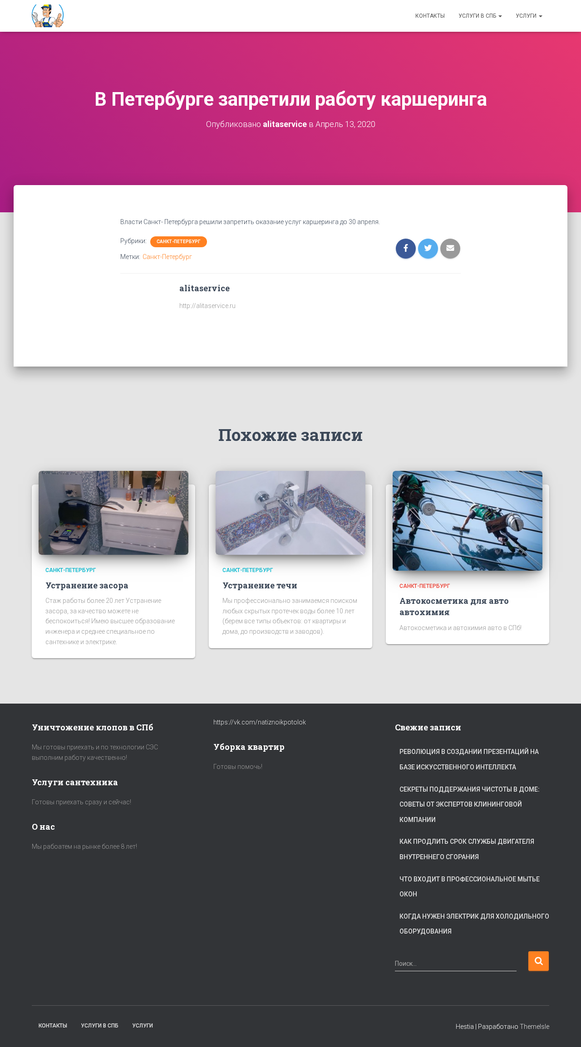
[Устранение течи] (290, 512)
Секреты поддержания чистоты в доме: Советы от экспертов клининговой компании (469, 804)
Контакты (430, 16)
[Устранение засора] (113, 512)
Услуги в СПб (477, 16)
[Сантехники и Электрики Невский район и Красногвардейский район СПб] (49, 16)
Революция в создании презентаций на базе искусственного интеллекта (469, 759)
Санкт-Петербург (179, 241)
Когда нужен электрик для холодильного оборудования (474, 924)
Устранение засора (86, 585)
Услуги (527, 16)
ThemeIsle (534, 1026)
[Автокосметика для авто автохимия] (467, 520)
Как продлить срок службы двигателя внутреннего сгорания (466, 849)
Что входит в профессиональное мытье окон (469, 887)
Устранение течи (259, 585)
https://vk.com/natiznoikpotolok (259, 722)
